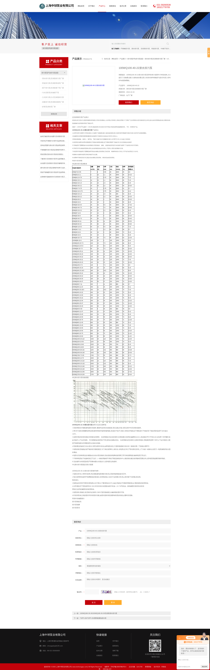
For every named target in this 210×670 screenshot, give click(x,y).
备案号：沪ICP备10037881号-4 (115, 667)
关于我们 (91, 6)
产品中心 (102, 6)
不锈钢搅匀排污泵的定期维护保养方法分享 (53, 150)
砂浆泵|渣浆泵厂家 (49, 107)
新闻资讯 (112, 6)
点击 (64, 72)
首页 (97, 641)
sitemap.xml (107, 669)
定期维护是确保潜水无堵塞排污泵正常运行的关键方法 (53, 177)
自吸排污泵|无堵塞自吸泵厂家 (53, 102)
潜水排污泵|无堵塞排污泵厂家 (53, 78)
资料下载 (115, 651)
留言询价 (150, 102)
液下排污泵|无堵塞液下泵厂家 (53, 88)
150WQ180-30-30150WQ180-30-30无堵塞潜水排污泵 (98, 613)
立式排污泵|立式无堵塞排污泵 (53, 97)
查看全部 (54, 114)
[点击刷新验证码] (106, 592)
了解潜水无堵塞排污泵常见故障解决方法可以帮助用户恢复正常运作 (53, 159)
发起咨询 (204, 666)
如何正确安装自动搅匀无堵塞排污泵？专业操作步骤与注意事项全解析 (53, 136)
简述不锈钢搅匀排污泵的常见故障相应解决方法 (53, 172)
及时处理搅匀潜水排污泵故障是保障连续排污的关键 (53, 145)
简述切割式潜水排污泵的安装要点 (51, 154)
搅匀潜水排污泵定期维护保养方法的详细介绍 (53, 168)
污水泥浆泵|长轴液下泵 (50, 92)
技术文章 (123, 6)
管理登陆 (148, 667)
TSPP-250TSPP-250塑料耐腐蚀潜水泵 (93, 618)
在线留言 (133, 6)
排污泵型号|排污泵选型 (50, 48)
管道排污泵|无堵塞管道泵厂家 (53, 83)
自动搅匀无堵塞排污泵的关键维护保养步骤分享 (53, 163)
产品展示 (123, 59)
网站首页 (81, 6)
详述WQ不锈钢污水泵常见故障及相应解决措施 (53, 141)
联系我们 (144, 6)
